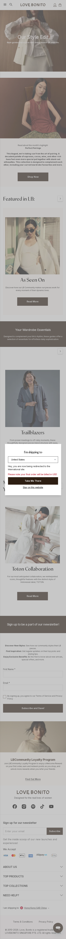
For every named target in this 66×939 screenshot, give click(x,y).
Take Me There (33, 481)
